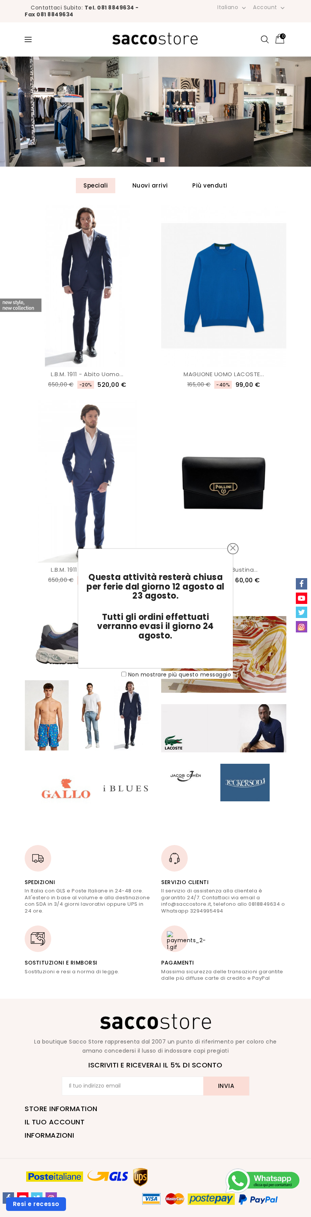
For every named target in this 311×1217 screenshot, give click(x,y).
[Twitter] (301, 612)
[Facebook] (301, 584)
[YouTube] (301, 598)
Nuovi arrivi (150, 185)
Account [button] (269, 7)
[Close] (233, 548)
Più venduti (210, 185)
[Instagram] (301, 626)
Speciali (95, 185)
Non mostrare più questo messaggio (179, 674)
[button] (148, 160)
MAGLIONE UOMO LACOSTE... (224, 374)
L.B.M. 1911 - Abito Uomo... (87, 374)
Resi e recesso (36, 1204)
